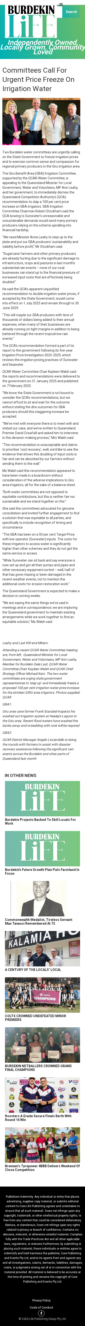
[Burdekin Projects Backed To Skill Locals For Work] (42, 798)
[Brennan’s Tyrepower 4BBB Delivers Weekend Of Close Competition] (42, 1145)
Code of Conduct (41, 1307)
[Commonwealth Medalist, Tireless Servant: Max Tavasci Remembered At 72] (42, 898)
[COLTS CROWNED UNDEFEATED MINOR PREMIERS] (42, 995)
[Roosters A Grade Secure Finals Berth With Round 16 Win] (42, 1095)
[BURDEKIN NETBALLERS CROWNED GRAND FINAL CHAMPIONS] (42, 1045)
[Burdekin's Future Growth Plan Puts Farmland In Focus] (42, 848)
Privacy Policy (41, 1300)
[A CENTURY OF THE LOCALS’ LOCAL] (42, 948)
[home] (29, 23)
